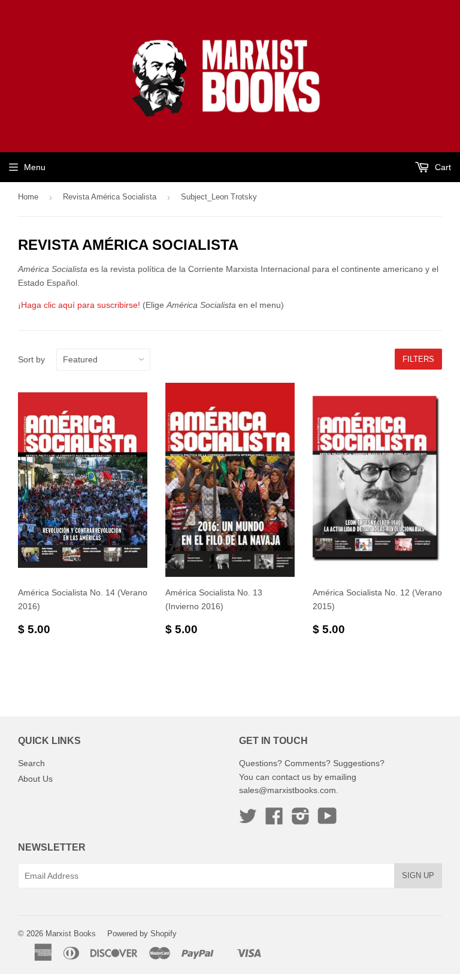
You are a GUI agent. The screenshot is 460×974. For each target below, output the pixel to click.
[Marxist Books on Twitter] (248, 820)
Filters (418, 359)
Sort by (31, 359)
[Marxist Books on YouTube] (327, 820)
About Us (35, 779)
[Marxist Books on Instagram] (301, 820)
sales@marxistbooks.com (287, 790)
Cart (441, 167)
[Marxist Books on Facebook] (274, 820)
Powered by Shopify (142, 933)
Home (28, 196)
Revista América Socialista (109, 196)
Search (31, 763)
